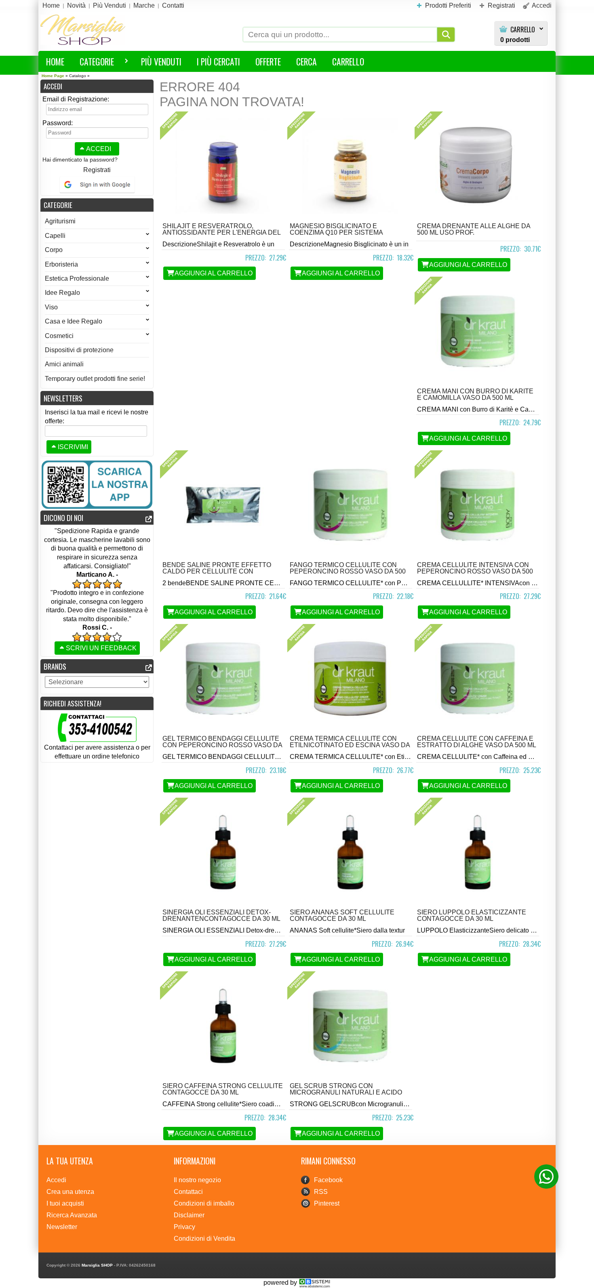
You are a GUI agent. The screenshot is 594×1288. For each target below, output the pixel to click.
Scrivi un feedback (101, 648)
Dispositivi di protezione (79, 350)
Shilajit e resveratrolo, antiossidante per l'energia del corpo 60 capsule (221, 232)
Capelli (55, 235)
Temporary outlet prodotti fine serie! (95, 378)
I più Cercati (218, 61)
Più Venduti (161, 61)
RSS (321, 1191)
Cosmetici (59, 335)
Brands (55, 666)
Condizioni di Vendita (204, 1238)
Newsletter (61, 1226)
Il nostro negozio (197, 1180)
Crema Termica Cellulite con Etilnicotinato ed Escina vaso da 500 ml (350, 745)
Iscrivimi (73, 446)
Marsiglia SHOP (97, 1265)
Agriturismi (60, 221)
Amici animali (64, 364)
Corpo (54, 249)
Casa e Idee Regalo (73, 321)
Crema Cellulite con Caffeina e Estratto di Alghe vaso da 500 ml (476, 741)
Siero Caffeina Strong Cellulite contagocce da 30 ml (222, 1089)
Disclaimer (189, 1215)
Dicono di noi (63, 517)
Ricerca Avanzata (71, 1215)
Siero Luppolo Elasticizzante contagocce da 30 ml (471, 915)
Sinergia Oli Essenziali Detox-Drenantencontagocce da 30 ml (221, 915)
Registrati (97, 169)
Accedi (98, 148)
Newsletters (63, 398)
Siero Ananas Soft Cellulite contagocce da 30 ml (342, 915)
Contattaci (188, 1191)
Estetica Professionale (77, 278)
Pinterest (326, 1203)
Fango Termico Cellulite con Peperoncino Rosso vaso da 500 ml (348, 571)
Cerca (306, 61)
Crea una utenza (70, 1191)
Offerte (268, 61)
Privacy (184, 1226)
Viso (51, 307)
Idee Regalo (62, 292)
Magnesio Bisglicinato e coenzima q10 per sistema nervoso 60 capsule (336, 232)
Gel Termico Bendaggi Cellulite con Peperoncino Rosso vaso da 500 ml (222, 745)
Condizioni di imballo (204, 1203)
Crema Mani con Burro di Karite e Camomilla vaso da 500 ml (475, 394)
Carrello (522, 29)
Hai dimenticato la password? (80, 159)
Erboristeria (61, 264)
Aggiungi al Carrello (214, 273)
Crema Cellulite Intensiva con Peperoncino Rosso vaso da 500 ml (475, 571)
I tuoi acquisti (65, 1203)
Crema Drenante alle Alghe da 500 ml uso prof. (473, 229)
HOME (55, 61)
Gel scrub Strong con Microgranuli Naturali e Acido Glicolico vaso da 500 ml (346, 1092)
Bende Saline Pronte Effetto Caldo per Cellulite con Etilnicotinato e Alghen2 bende (220, 571)
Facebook (328, 1180)
